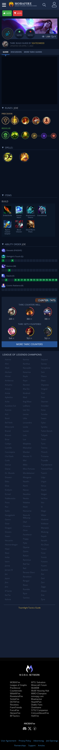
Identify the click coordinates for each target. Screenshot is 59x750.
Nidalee (26, 502)
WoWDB (35, 688)
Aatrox (8, 359)
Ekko (7, 481)
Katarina (27, 372)
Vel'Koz (44, 498)
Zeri (43, 582)
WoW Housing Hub (40, 691)
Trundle (44, 460)
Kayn (25, 380)
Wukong (44, 532)
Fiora (7, 502)
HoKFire (35, 716)
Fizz (6, 506)
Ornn (25, 530)
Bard (7, 418)
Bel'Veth (8, 422)
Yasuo (44, 548)
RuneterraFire (16, 696)
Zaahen (44, 570)
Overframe (36, 707)
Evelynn (8, 489)
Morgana (27, 477)
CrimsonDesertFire (40, 713)
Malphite (27, 443)
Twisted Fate (46, 468)
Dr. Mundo (10, 473)
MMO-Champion (39, 693)
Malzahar (27, 447)
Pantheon (27, 534)
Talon (43, 439)
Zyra (43, 599)
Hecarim (9, 540)
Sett (43, 372)
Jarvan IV (9, 570)
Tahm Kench (46, 431)
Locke (25, 426)
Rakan (26, 555)
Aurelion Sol (10, 405)
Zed (42, 578)
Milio (25, 464)
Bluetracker (36, 699)
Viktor (43, 515)
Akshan (8, 372)
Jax (6, 574)
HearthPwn (36, 702)
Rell (24, 568)
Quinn (25, 551)
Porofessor (15, 688)
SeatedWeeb (38, 43)
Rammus (27, 559)
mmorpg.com (37, 696)
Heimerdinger (11, 544)
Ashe (7, 401)
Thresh (44, 452)
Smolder (45, 405)
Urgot (43, 481)
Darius (8, 464)
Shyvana (45, 384)
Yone (43, 553)
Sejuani (44, 359)
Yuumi (44, 565)
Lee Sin (26, 410)
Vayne (44, 489)
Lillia (25, 418)
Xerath (44, 540)
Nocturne (27, 510)
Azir (7, 414)
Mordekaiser (29, 473)
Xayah (44, 536)
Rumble (26, 589)
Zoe (42, 595)
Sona (43, 410)
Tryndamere (46, 464)
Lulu (25, 435)
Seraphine (45, 367)
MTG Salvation (38, 682)
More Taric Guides (33, 52)
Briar (7, 439)
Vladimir (45, 519)
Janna (7, 565)
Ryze (25, 593)
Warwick (45, 527)
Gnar (7, 523)
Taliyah (44, 435)
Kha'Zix (26, 388)
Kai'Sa (7, 595)
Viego (43, 510)
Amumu (8, 384)
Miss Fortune (29, 468)
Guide (5, 52)
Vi (42, 506)
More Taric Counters (29, 344)
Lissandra (27, 422)
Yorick (44, 557)
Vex (42, 502)
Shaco (44, 376)
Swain (43, 418)
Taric (43, 443)
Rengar (26, 580)
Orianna (26, 526)
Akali (7, 367)
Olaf (25, 521)
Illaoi (7, 553)
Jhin (6, 582)
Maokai (26, 452)
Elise (7, 485)
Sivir (43, 397)
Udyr (43, 477)
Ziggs (43, 586)
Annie (7, 393)
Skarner (44, 401)
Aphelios (9, 397)
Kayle (25, 376)
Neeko (26, 498)
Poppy (26, 538)
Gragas (8, 527)
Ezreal (8, 494)
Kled (25, 397)
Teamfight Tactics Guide (30, 607)
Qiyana (26, 547)
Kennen (26, 384)
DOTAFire (14, 702)
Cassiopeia (10, 452)
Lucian (26, 431)
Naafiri (26, 481)
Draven (8, 477)
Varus (43, 485)
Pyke (25, 543)
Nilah (25, 506)
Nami (25, 485)
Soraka (44, 414)
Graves (8, 532)
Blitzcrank (9, 426)
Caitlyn (8, 443)
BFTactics (15, 716)
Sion (43, 393)
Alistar (8, 376)
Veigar (44, 494)
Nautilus (26, 494)
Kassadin (27, 367)
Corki (7, 460)
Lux (24, 439)
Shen (43, 380)
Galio (7, 510)
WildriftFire (15, 693)
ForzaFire (14, 710)
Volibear (45, 523)
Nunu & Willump (26, 516)
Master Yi (27, 456)
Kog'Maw (27, 401)
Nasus (26, 489)
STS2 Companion (39, 710)
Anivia (7, 388)
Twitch (44, 473)
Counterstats (16, 691)
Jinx (6, 586)
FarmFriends (16, 707)
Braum (8, 435)
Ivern (7, 561)
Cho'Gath (9, 456)
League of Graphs (18, 685)
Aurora (8, 410)
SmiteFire (14, 699)
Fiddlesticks (10, 498)
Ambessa (9, 380)
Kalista (8, 599)
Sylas (43, 422)
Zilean (44, 591)
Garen (8, 519)
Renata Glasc (29, 572)
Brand (7, 431)
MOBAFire (15, 682)
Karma (26, 359)
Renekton (27, 576)
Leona (26, 414)
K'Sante (8, 591)
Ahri (7, 363)
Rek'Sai (26, 564)
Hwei (7, 548)
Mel (24, 460)
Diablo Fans (36, 704)
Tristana (45, 456)
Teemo (44, 447)
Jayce (7, 578)
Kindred (26, 393)
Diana (7, 468)
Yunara (44, 561)
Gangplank (10, 515)
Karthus (26, 363)
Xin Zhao (45, 544)
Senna (44, 363)
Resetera (14, 704)
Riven (25, 585)
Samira (26, 597)
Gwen (7, 536)
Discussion (16, 52)
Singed (44, 388)
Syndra (44, 426)
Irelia (7, 557)
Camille (8, 447)
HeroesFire (15, 713)
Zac (42, 574)
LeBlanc (26, 405)
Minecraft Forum (39, 685)
